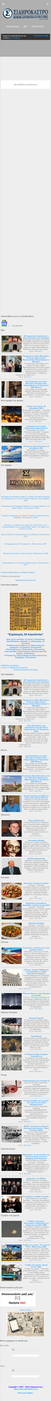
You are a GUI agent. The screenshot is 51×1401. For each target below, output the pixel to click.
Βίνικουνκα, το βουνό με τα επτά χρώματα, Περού (36, 949)
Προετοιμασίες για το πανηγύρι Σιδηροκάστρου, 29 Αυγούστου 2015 (25, 564)
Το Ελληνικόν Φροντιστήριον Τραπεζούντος (36, 1055)
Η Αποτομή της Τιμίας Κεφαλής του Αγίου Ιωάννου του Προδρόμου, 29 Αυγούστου (25, 656)
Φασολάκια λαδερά (36, 923)
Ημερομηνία (20, 580)
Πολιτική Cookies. (25, 1393)
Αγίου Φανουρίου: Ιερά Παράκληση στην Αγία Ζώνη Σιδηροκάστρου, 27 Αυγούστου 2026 (36, 728)
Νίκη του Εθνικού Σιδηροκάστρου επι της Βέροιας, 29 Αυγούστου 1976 (25, 535)
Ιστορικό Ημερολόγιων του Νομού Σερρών (18, 572)
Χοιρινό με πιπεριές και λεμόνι (36, 883)
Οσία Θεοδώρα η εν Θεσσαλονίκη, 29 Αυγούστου (25, 649)
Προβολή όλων (41, 36)
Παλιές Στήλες (25, 1310)
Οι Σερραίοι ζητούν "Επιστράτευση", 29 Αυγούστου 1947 (25, 544)
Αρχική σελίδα (12, 27)
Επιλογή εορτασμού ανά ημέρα (26, 670)
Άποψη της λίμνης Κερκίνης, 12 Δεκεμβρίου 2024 (36, 447)
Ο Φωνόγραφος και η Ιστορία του (36, 1081)
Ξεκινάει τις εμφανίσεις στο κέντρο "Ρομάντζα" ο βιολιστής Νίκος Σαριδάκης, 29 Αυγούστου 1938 (25, 516)
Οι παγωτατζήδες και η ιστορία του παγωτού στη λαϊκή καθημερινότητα (36, 1102)
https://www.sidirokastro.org (25, 1389)
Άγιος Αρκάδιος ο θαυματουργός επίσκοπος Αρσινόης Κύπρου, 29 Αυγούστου (25, 652)
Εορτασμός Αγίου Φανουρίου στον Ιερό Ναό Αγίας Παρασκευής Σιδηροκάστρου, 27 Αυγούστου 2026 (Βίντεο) (36, 778)
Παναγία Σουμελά (36, 1018)
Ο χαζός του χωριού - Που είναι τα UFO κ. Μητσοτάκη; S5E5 (36, 1246)
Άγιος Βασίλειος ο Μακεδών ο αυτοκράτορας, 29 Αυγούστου (26, 642)
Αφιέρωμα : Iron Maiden (36, 1178)
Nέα (25, 27)
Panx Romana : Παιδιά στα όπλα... (36, 1196)
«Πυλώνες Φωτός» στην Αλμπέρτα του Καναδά (36, 994)
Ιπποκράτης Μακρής (36, 840)
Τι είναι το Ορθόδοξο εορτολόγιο (14, 668)
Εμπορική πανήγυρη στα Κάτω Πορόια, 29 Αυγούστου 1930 (25, 553)
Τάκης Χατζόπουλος (36, 820)
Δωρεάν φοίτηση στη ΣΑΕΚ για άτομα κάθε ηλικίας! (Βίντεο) (36, 797)
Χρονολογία (31, 580)
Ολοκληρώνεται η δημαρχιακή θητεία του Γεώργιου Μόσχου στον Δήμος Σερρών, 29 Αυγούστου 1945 (25, 507)
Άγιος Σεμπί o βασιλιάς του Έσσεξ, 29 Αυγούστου (25, 639)
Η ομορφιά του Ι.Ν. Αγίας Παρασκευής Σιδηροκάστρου (36, 427)
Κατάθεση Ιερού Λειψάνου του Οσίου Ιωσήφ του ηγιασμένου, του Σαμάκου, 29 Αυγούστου (25, 646)
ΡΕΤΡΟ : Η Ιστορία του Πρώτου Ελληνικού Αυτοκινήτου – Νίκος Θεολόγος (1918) (36, 1128)
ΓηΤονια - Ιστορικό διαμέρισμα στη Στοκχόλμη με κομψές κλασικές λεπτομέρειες (36, 971)
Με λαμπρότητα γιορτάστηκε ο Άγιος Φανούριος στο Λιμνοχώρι (36, 337)
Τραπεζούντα (36, 1036)
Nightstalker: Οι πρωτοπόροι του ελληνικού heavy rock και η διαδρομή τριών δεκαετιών (36, 1156)
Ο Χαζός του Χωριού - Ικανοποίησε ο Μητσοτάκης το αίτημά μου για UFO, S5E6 (36, 1223)
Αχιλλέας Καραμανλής (36, 858)
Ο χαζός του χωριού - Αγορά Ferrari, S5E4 (36, 1266)
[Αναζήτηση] (47, 4)
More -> (41, 351)
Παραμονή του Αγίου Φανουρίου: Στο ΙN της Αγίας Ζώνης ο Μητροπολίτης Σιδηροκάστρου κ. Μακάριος (36, 359)
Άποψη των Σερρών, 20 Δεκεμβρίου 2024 (36, 407)
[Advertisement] (25, 60)
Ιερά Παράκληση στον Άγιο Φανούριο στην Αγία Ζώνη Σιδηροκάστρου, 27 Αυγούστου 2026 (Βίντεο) (36, 384)
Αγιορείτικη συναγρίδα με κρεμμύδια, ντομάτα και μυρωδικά (36, 904)
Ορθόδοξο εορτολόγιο (10, 665)
